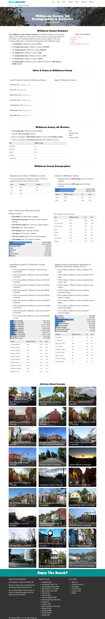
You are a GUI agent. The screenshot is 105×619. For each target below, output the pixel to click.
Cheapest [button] (70, 2)
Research (45, 608)
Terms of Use (76, 591)
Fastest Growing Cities (49, 600)
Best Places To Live (48, 589)
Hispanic (45, 604)
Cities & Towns (77, 37)
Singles (44, 615)
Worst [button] (77, 2)
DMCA (74, 593)
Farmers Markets (47, 597)
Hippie (44, 602)
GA (15, 5)
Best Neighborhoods (49, 587)
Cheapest (45, 582)
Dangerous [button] (84, 2)
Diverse (44, 593)
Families (45, 595)
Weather (74, 40)
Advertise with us (77, 584)
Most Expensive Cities (49, 606)
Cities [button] (53, 2)
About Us (91, 2)
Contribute (75, 587)
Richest (44, 613)
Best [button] (58, 2)
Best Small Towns (48, 591)
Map (73, 42)
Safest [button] (64, 2)
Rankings (45, 611)
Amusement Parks (48, 584)
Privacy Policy (76, 589)
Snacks (17, 2)
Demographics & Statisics (80, 44)
